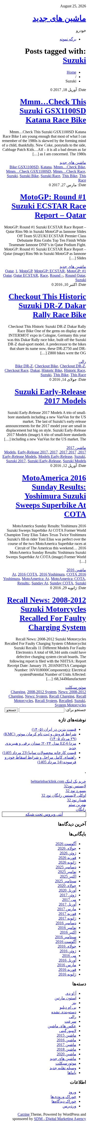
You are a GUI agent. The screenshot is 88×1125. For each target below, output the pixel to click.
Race (44, 275)
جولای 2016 (67, 946)
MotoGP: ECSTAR (49, 271)
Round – (56, 275)
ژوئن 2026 (68, 853)
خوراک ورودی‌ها (63, 1097)
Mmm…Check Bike (69, 167)
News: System (36, 696)
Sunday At (40, 583)
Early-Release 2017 (33, 452)
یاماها (71, 1073)
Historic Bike (52, 370)
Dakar (35, 370)
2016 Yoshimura (52, 574)
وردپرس (69, 1106)
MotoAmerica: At (35, 579)
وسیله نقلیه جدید (63, 1068)
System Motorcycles (70, 705)
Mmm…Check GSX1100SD (28, 171)
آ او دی (71, 993)
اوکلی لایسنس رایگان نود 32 (63, 795)
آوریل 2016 (67, 960)
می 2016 (69, 955)
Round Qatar (75, 275)
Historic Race (74, 370)
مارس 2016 (66, 965)
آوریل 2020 (67, 890)
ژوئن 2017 (68, 895)
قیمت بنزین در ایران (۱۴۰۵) (54, 729)
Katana (46, 167)
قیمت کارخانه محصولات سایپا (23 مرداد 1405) (39, 753)
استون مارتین (65, 998)
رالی (82, 361)
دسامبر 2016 (66, 923)
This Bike (69, 176)
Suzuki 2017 (16, 461)
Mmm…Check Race (69, 171)
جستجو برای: (75, 710)
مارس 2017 (66, 909)
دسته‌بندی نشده (63, 1012)
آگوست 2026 (65, 844)
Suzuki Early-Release (44, 461)
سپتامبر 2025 (65, 881)
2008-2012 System (41, 692)
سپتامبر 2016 (65, 937)
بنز (74, 1003)
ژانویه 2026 (67, 862)
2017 (82, 452)
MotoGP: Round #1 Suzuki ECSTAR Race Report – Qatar (48, 205)
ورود (72, 1092)
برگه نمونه (68, 39)
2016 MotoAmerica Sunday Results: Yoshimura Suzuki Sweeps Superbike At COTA (51, 495)
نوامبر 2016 (67, 928)
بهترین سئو (77, 805)
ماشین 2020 (66, 1054)
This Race (82, 178)
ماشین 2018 (66, 1049)
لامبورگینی (67, 1031)
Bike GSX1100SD (24, 167)
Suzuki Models (74, 461)
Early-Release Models (19, 456)
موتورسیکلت (75, 687)
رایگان (81, 809)
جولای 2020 (67, 886)
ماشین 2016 (76, 570)
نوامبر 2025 (67, 872)
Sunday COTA (61, 583)
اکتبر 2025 (68, 876)
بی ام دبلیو (68, 1007)
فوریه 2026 (67, 858)
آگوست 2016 (65, 942)
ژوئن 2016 (68, 951)
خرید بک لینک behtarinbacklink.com (58, 781)
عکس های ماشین (62, 1026)
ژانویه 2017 (67, 918)
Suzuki (74, 60)
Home (71, 72)
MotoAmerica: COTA (68, 579)
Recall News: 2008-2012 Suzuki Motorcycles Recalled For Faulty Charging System (46, 614)
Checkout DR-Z (72, 366)
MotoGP (25, 271)
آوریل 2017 (67, 904)
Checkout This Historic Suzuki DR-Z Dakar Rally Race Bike (47, 305)
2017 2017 (68, 452)
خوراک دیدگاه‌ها (64, 1101)
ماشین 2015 (66, 1035)
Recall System (46, 701)
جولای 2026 (67, 848)
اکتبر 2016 (68, 932)
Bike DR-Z (24, 366)
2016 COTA (27, 574)
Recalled (65, 701)
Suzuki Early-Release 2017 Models (50, 396)
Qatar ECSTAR (25, 275)
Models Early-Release (55, 456)
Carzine (24, 1114)
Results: (23, 583)
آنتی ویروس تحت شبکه (44, 814)
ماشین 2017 (76, 448)
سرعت (70, 1021)
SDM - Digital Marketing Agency (60, 1119)
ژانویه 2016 (67, 974)
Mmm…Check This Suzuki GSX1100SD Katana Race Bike (53, 110)
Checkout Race (16, 370)
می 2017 (69, 900)
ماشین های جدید (59, 18)
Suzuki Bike (29, 176)
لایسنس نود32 (75, 786)
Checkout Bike (46, 366)
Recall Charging (61, 696)
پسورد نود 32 (76, 791)
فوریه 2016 (67, 969)
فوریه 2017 (67, 914)
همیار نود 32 (76, 800)
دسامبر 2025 (66, 867)
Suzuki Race (50, 176)
